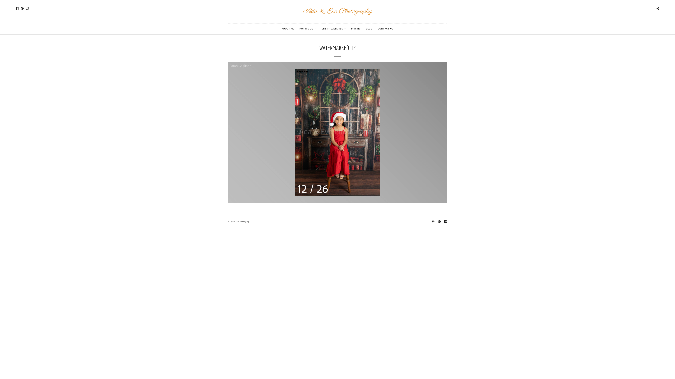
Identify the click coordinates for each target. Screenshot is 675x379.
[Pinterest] (22, 8)
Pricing (356, 29)
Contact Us (385, 29)
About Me (288, 29)
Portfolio (307, 29)
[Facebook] (17, 8)
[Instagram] (27, 8)
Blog (369, 29)
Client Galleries (332, 29)
